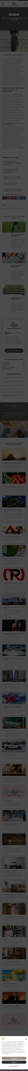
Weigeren (14, 1062)
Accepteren (14, 1058)
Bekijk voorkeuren (14, 1066)
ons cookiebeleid (18, 1052)
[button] (25, 1039)
